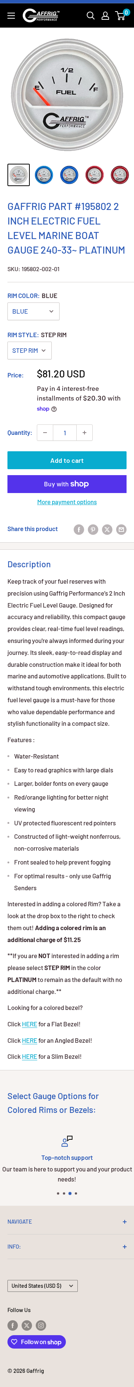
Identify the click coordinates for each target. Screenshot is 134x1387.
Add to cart (67, 460)
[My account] (105, 16)
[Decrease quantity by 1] (45, 432)
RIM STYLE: (37, 334)
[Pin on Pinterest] (93, 529)
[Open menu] (11, 16)
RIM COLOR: (32, 295)
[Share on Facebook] (79, 529)
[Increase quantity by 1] (84, 432)
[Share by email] (121, 529)
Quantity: (19, 432)
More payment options (67, 501)
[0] (120, 15)
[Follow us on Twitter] (27, 1325)
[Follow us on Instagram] (41, 1325)
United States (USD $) (36, 1286)
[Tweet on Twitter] (107, 529)
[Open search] (91, 16)
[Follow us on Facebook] (12, 1325)
